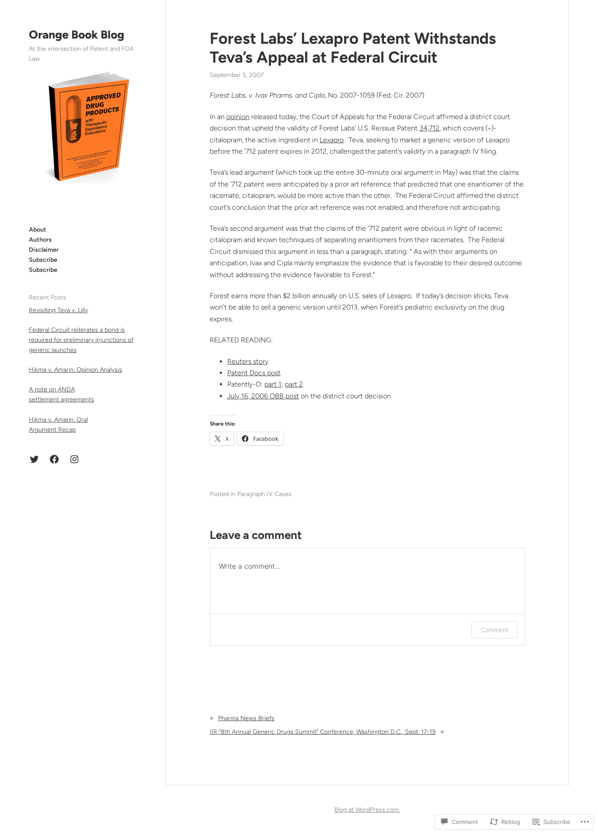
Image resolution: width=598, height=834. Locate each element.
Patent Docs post (254, 373)
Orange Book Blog (76, 35)
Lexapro (332, 140)
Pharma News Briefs (246, 718)
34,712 (429, 128)
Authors (40, 239)
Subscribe (43, 260)
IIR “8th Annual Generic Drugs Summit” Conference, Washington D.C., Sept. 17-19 (323, 731)
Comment (494, 629)
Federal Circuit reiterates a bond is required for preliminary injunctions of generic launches (81, 340)
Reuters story (247, 361)
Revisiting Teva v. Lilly (58, 310)
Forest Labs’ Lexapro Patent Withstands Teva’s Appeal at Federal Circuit (353, 48)
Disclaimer (44, 249)
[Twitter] (34, 459)
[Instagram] (74, 459)
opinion (238, 117)
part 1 (272, 384)
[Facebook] (54, 459)
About (37, 229)
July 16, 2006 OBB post (263, 396)
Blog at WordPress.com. (367, 809)
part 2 (294, 384)
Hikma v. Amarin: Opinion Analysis (75, 369)
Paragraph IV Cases (264, 494)
